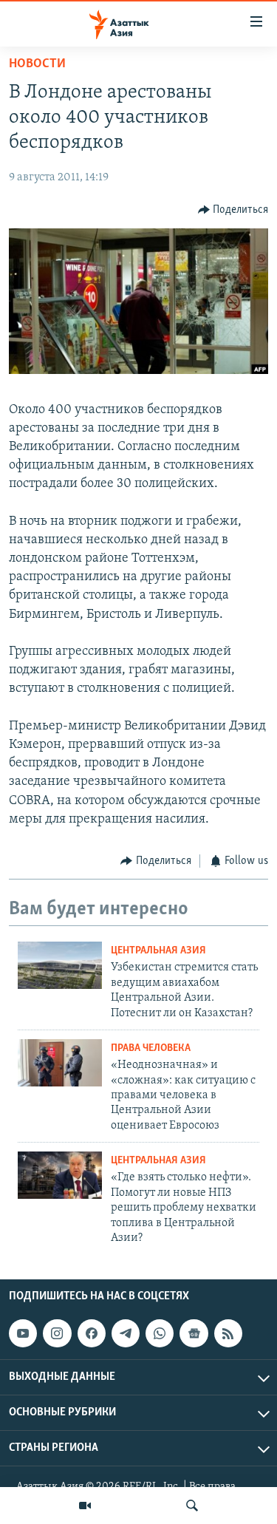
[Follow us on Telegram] (126, 1333)
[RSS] (228, 1333)
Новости (37, 64)
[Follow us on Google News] (193, 1333)
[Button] (233, 210)
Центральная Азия (158, 950)
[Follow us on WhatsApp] (160, 1333)
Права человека (151, 1048)
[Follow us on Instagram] (57, 1333)
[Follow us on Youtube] (23, 1333)
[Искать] (192, 1505)
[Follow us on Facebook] (92, 1333)
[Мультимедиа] (85, 1505)
